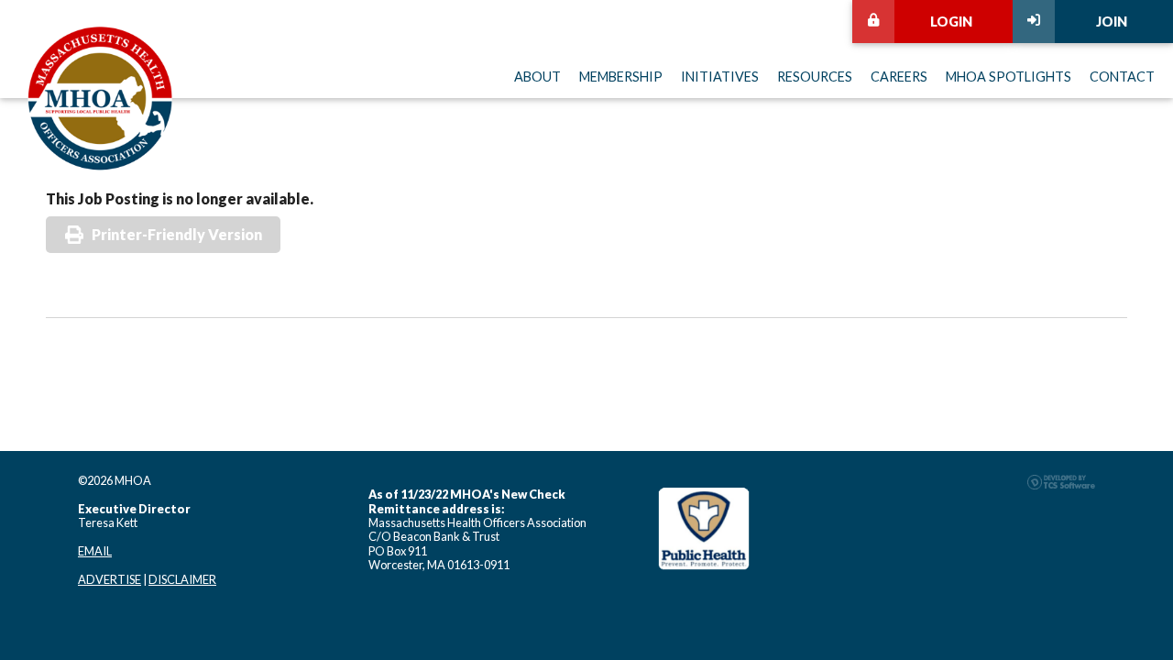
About (537, 76)
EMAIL (95, 551)
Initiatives (720, 76)
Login (951, 21)
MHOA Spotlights (1008, 76)
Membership (621, 76)
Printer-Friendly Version (177, 234)
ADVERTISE (109, 579)
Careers (899, 76)
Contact (1122, 76)
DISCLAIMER (182, 579)
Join (1111, 21)
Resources (814, 76)
